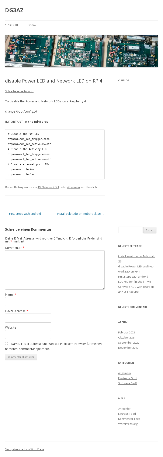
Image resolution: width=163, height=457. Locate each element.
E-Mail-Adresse (16, 311)
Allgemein (73, 187)
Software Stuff (127, 383)
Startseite (11, 25)
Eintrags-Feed (127, 414)
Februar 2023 (126, 332)
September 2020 (128, 342)
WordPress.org (128, 424)
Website (10, 327)
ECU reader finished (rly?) (134, 282)
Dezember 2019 (128, 348)
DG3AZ (14, 10)
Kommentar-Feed (129, 419)
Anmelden (124, 408)
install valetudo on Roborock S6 (81, 214)
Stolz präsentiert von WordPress (24, 449)
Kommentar (14, 248)
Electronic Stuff (127, 378)
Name (10, 294)
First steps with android (23, 214)
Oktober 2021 (126, 337)
